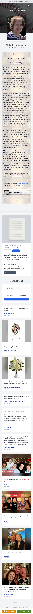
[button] (16, 331)
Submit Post (16, 299)
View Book (7, 251)
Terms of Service (20, 607)
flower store (21, 185)
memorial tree (22, 183)
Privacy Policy (12, 607)
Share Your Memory (10, 272)
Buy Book (16, 251)
